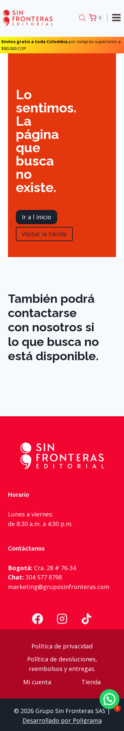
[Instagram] (62, 619)
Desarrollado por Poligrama (62, 720)
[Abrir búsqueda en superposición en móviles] (82, 18)
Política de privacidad (62, 646)
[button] (109, 699)
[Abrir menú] (117, 17)
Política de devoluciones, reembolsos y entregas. (62, 664)
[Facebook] (38, 619)
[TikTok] (86, 619)
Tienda (91, 682)
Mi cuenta (37, 682)
